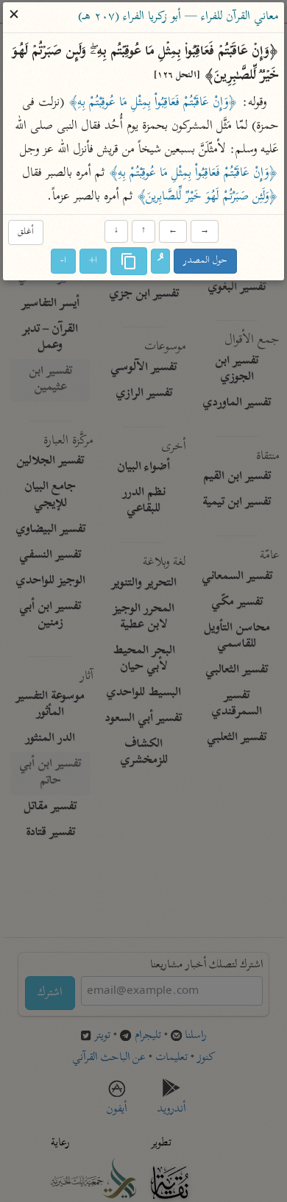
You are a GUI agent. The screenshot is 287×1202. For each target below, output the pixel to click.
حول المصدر (205, 261)
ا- (63, 261)
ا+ (93, 261)
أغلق (26, 232)
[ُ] (160, 261)
